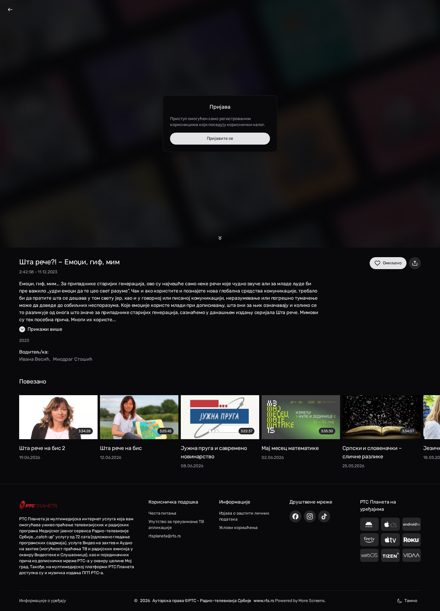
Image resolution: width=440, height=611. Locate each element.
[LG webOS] (369, 555)
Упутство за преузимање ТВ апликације (176, 524)
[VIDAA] (411, 555)
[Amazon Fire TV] (369, 539)
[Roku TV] (411, 539)
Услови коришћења (238, 527)
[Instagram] (310, 516)
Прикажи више (45, 329)
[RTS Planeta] (38, 504)
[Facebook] (295, 516)
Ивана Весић (34, 359)
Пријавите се (220, 138)
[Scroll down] (220, 238)
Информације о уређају (42, 600)
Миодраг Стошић (72, 359)
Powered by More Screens (299, 600)
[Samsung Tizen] (390, 555)
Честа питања (162, 513)
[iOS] (390, 524)
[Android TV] (411, 524)
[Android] (369, 524)
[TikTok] (324, 516)
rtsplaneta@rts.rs (164, 536)
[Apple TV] (390, 539)
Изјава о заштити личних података (244, 516)
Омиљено (392, 263)
